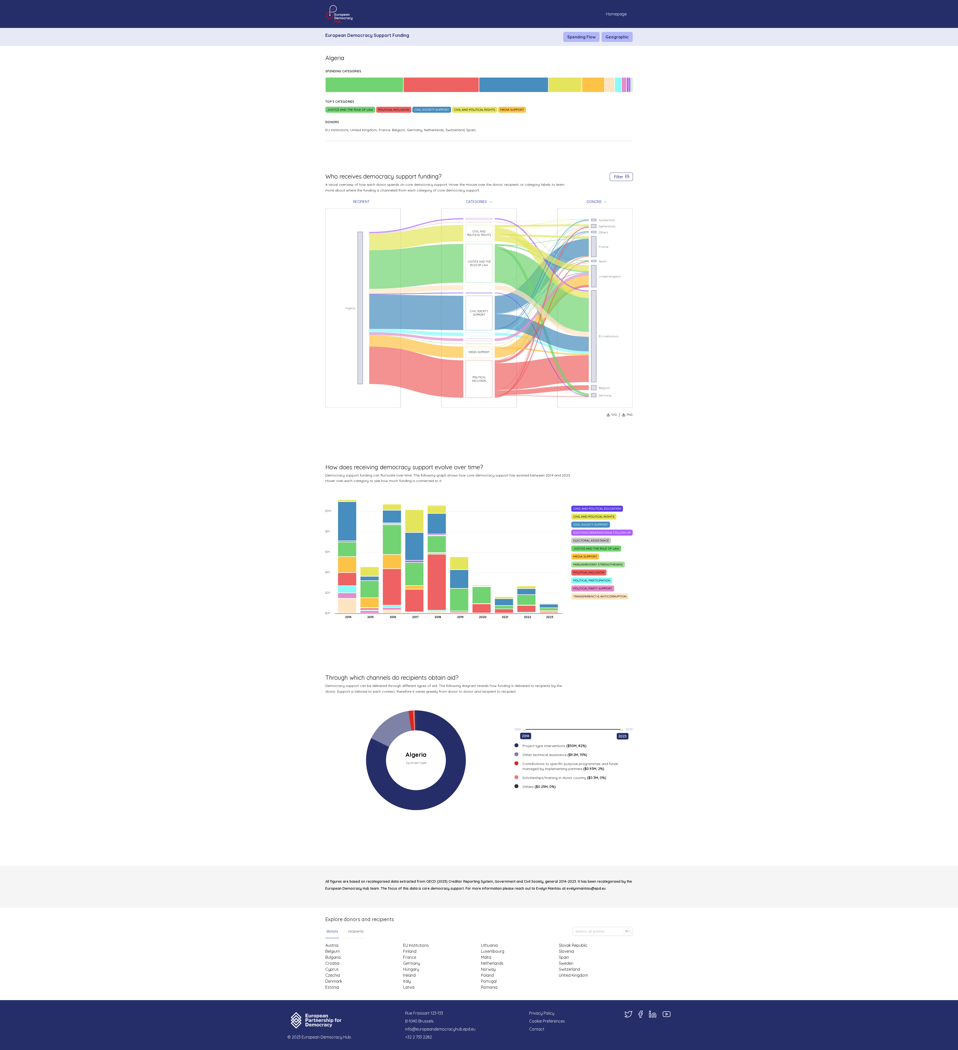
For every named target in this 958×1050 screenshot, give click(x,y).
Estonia (332, 987)
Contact (536, 1029)
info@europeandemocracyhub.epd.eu (440, 1029)
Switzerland (569, 969)
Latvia (408, 987)
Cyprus (332, 969)
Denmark (333, 981)
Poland (487, 975)
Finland (409, 951)
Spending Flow (581, 36)
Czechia (332, 975)
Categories (476, 201)
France (409, 957)
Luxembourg (492, 951)
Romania (489, 987)
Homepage (616, 13)
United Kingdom (573, 975)
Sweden (566, 963)
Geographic (617, 36)
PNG (630, 414)
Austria (331, 945)
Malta (486, 957)
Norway (488, 969)
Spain (564, 957)
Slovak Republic (573, 945)
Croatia (332, 963)
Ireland (409, 975)
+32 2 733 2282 (418, 1037)
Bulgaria (333, 957)
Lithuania (489, 945)
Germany (411, 963)
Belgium (332, 951)
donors (332, 931)
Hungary (411, 969)
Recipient (361, 201)
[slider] (524, 729)
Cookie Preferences (547, 1021)
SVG (614, 414)
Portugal (489, 981)
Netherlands (492, 963)
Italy (407, 981)
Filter (618, 176)
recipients (356, 931)
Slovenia (566, 951)
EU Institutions (416, 945)
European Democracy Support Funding (367, 35)
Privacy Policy (541, 1013)
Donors (594, 201)
